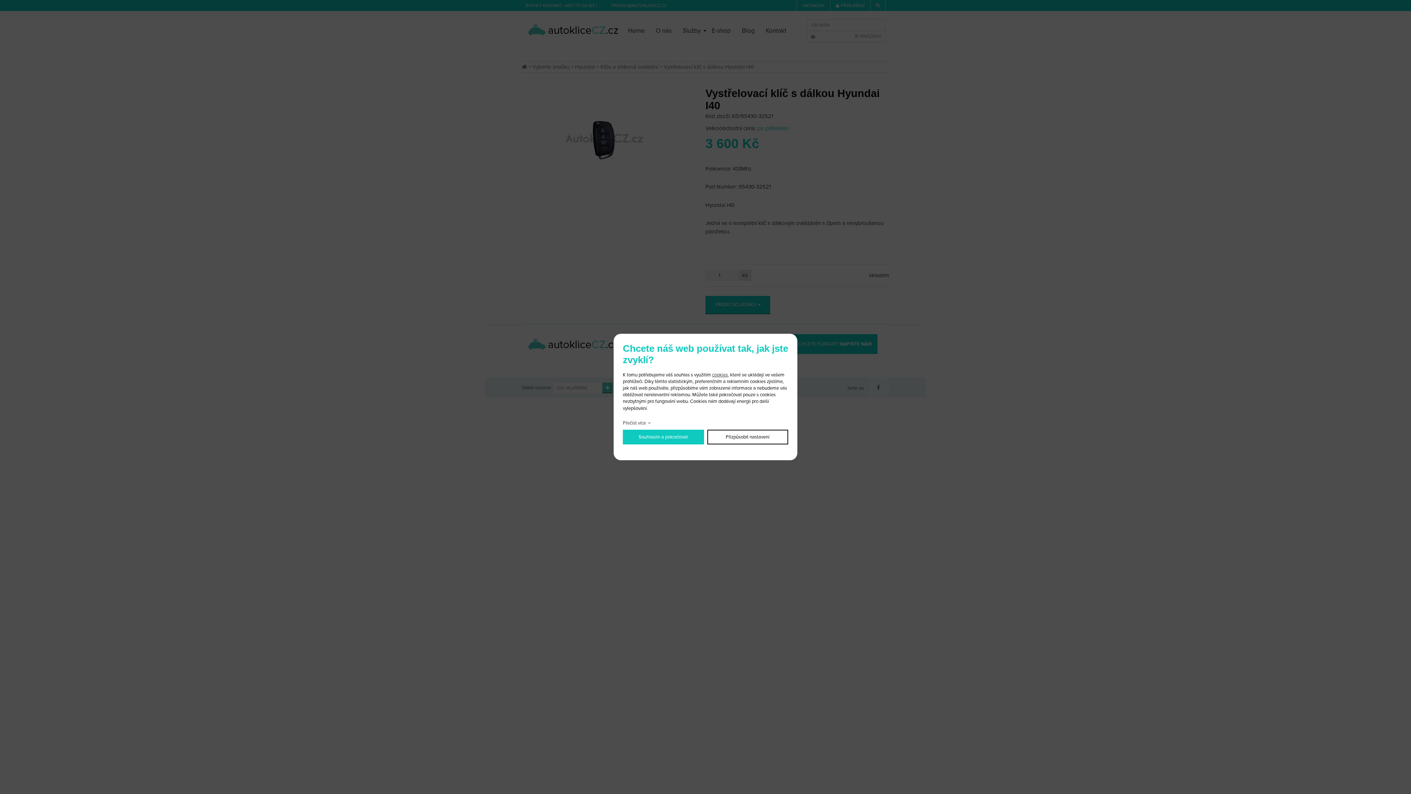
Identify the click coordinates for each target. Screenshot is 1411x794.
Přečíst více (634, 423)
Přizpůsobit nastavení (747, 437)
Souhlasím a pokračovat (663, 437)
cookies (720, 375)
